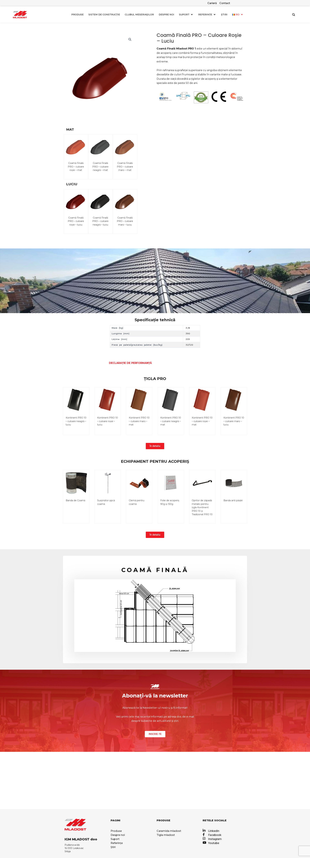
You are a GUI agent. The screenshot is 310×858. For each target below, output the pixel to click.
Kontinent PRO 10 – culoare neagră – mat (170, 421)
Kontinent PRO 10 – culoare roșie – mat (202, 421)
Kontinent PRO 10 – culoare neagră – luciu (76, 421)
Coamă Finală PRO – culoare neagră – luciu (100, 221)
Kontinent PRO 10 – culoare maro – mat (139, 421)
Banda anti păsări (233, 500)
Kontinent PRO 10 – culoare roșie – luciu (107, 421)
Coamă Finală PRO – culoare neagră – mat (100, 167)
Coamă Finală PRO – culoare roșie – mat (76, 167)
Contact (224, 3)
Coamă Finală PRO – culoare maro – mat (125, 167)
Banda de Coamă (75, 500)
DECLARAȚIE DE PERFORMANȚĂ (130, 363)
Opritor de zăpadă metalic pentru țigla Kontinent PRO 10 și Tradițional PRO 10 (202, 507)
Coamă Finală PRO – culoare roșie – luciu (76, 221)
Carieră (212, 3)
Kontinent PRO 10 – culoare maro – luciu (233, 421)
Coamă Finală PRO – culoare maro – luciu (125, 221)
